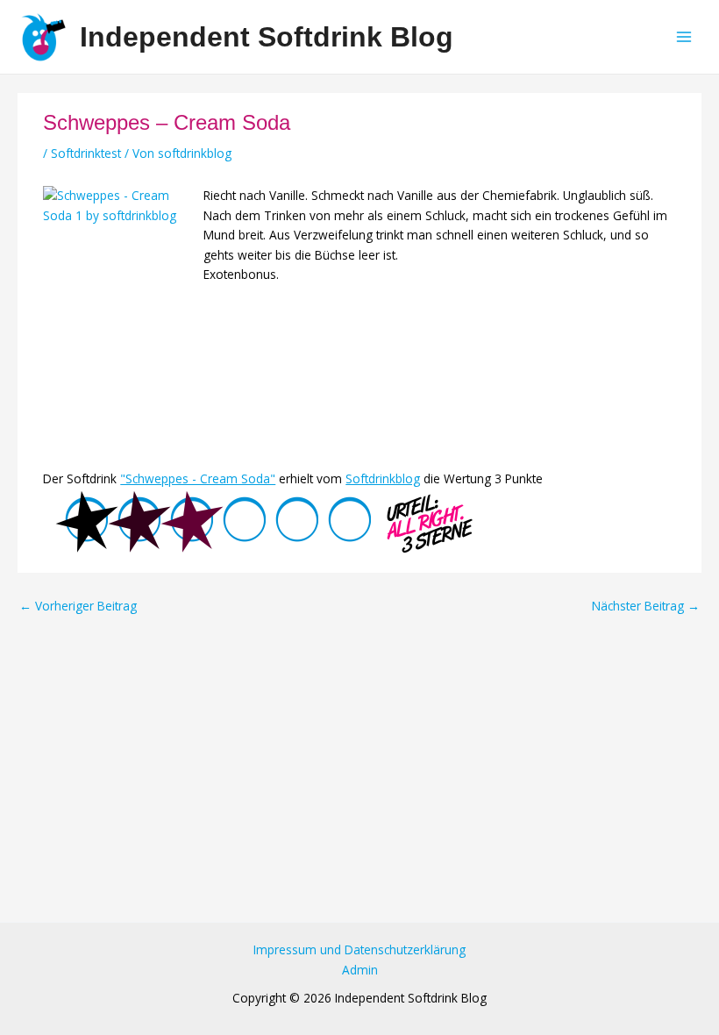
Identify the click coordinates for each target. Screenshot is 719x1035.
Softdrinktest (86, 153)
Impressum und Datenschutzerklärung (359, 949)
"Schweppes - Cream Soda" (197, 478)
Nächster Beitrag (646, 606)
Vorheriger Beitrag (78, 606)
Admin (360, 969)
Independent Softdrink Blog (266, 37)
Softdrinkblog (382, 478)
